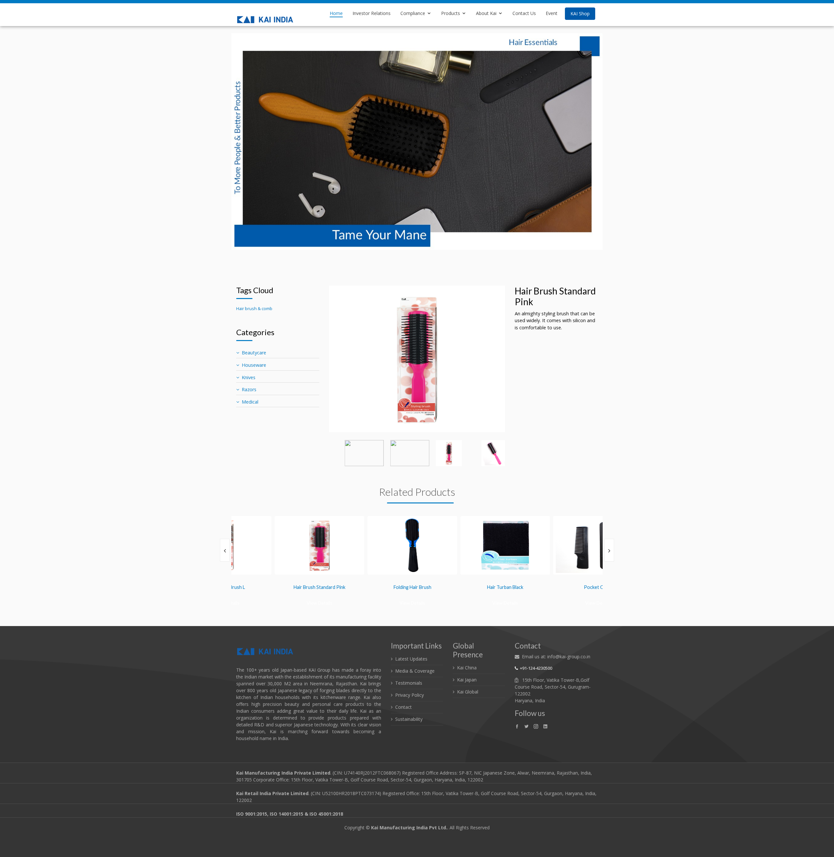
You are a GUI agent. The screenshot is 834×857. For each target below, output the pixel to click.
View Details (278, 603)
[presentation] (225, 550)
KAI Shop (580, 13)
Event (551, 13)
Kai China (467, 667)
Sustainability (409, 719)
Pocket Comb (556, 587)
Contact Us (524, 13)
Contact (403, 707)
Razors (249, 389)
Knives (248, 377)
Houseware (254, 365)
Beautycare (254, 353)
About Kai (486, 13)
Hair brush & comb (254, 308)
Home (336, 13)
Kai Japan (467, 680)
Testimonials (408, 683)
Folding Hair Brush (371, 587)
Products (450, 13)
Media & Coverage (415, 671)
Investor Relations (371, 13)
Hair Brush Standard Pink (278, 587)
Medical (250, 402)
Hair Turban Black (463, 587)
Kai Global (467, 692)
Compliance (412, 13)
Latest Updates (411, 659)
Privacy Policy (409, 695)
